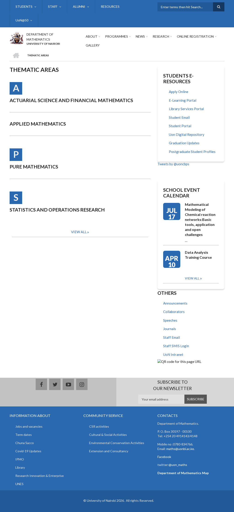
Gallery (93, 45)
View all (192, 278)
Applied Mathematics (38, 124)
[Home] (16, 37)
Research (161, 36)
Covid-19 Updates (28, 451)
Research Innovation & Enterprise (39, 476)
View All (79, 232)
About (91, 36)
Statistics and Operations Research (57, 209)
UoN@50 (22, 20)
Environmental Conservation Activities (116, 443)
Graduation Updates (184, 143)
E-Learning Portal (182, 100)
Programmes (116, 36)
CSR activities (99, 426)
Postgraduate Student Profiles (192, 152)
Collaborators (174, 312)
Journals (169, 329)
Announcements (175, 303)
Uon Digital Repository (186, 134)
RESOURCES (110, 6)
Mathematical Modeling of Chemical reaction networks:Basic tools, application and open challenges (200, 219)
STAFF (52, 6)
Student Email (179, 117)
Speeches (170, 320)
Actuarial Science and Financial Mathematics (71, 100)
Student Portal (180, 126)
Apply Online (178, 92)
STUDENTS (24, 6)
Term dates (23, 435)
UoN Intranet (173, 354)
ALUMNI (79, 6)
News (140, 36)
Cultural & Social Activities (108, 435)
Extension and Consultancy (108, 451)
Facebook (164, 457)
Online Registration (195, 36)
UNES (19, 484)
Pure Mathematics (34, 166)
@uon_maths (178, 465)
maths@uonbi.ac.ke (180, 449)
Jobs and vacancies (29, 426)
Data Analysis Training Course (198, 254)
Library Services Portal (186, 109)
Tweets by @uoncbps (173, 164)
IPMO (19, 459)
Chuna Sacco (24, 443)
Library (20, 467)
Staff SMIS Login (176, 346)
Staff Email (171, 337)
